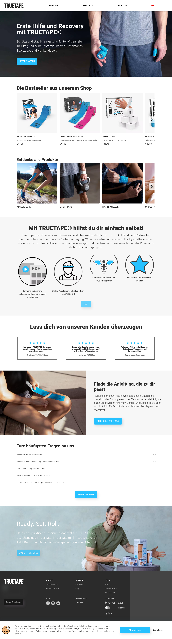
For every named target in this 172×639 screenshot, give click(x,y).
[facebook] (48, 603)
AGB (106, 585)
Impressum (110, 593)
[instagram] (53, 603)
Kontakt (79, 585)
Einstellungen (158, 630)
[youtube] (58, 603)
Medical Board (52, 589)
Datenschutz (111, 589)
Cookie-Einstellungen (13, 602)
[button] (86, 454)
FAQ (77, 589)
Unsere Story (52, 585)
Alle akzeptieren (135, 630)
